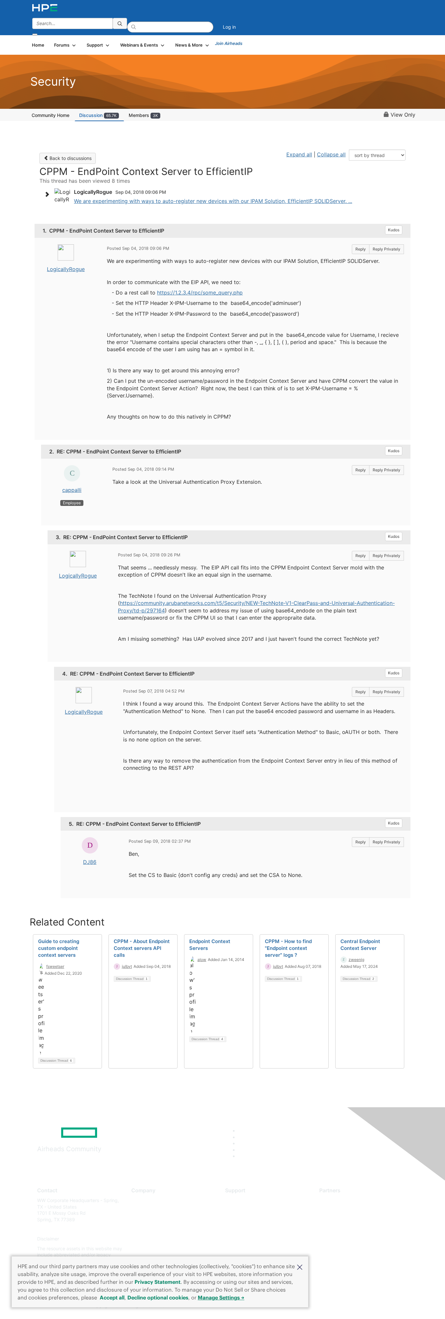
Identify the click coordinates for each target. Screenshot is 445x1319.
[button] (299, 1266)
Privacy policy (146, 1239)
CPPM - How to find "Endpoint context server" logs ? (288, 948)
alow (201, 959)
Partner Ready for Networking (351, 1219)
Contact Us (143, 1219)
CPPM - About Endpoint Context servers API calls (142, 948)
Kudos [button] (393, 229)
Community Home (50, 115)
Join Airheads (228, 43)
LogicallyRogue (66, 269)
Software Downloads (247, 1229)
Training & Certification (249, 1219)
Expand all (299, 154)
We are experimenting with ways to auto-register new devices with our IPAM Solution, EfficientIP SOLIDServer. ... (213, 201)
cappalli (71, 490)
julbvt (127, 966)
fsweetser (55, 966)
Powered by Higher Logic (316, 1306)
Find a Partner (334, 1200)
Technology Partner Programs (351, 1229)
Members (143, 115)
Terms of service (148, 1248)
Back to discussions (70, 158)
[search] (120, 23)
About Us (141, 1200)
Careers (139, 1210)
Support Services (243, 1200)
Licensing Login (241, 1239)
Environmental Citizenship (158, 1229)
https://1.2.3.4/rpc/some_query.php (200, 292)
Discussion (98, 115)
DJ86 (89, 862)
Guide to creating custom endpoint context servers (58, 948)
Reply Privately (386, 249)
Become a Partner (338, 1210)
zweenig (356, 959)
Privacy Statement (157, 1282)
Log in (229, 27)
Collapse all (331, 154)
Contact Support (243, 1210)
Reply (360, 249)
